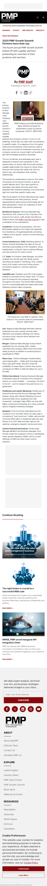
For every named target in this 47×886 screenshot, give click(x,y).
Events (16, 30)
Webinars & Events (13, 794)
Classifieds (9, 829)
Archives (8, 824)
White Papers (10, 819)
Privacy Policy (4, 885)
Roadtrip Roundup (10, 36)
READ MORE (7, 608)
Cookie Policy (31, 862)
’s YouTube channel (28, 220)
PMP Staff (26, 82)
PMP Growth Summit (14, 784)
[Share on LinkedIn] (26, 92)
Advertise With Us (12, 755)
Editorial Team (11, 745)
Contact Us (9, 750)
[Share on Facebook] (16, 92)
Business (6, 30)
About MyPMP (11, 740)
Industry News (11, 775)
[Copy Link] (30, 92)
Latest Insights (11, 770)
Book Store (9, 789)
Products (40, 30)
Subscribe (23, 700)
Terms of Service (16, 885)
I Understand (23, 869)
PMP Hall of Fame (13, 780)
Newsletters (10, 809)
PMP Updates (27, 30)
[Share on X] (21, 92)
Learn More (23, 875)
